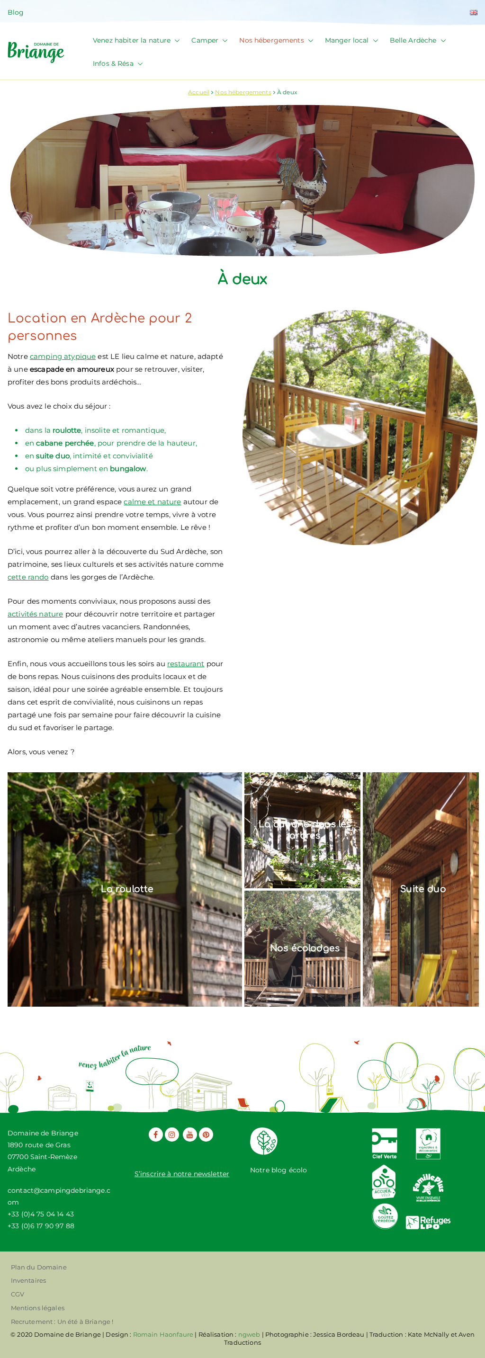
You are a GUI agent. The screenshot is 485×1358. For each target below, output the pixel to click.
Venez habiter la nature (132, 40)
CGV (17, 1294)
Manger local (347, 40)
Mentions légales (37, 1308)
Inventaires (28, 1280)
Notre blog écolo (278, 1170)
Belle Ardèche (413, 40)
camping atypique (63, 356)
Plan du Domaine (39, 1267)
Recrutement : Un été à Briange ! (62, 1321)
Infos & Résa (113, 63)
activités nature (35, 613)
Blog (16, 12)
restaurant (186, 663)
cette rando (28, 576)
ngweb (249, 1334)
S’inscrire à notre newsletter (182, 1174)
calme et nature (152, 501)
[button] (175, 40)
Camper (204, 40)
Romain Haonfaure (163, 1334)
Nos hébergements (271, 40)
